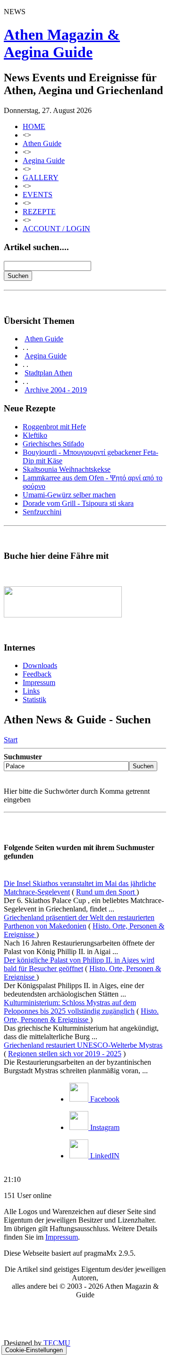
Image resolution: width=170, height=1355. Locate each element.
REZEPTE (39, 212)
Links (31, 691)
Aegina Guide (44, 160)
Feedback (37, 674)
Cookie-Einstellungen (34, 1350)
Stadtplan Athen (48, 373)
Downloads (40, 665)
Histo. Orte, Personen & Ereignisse (81, 1015)
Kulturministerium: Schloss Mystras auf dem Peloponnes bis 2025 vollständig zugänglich (70, 1007)
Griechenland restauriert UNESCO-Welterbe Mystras (83, 1045)
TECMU (56, 1343)
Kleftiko (35, 435)
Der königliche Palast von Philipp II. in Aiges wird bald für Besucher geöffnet (79, 964)
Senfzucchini (42, 512)
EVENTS (37, 195)
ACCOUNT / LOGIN (56, 229)
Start (10, 740)
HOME (34, 126)
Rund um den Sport (106, 892)
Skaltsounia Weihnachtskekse (66, 469)
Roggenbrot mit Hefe (54, 427)
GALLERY (41, 178)
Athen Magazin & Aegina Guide (62, 43)
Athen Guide (42, 143)
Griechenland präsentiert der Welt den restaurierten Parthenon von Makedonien (79, 921)
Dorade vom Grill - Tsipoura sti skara (78, 503)
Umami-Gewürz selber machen (69, 495)
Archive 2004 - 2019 (56, 390)
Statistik (34, 699)
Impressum (39, 682)
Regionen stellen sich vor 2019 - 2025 (64, 1054)
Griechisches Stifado (53, 444)
